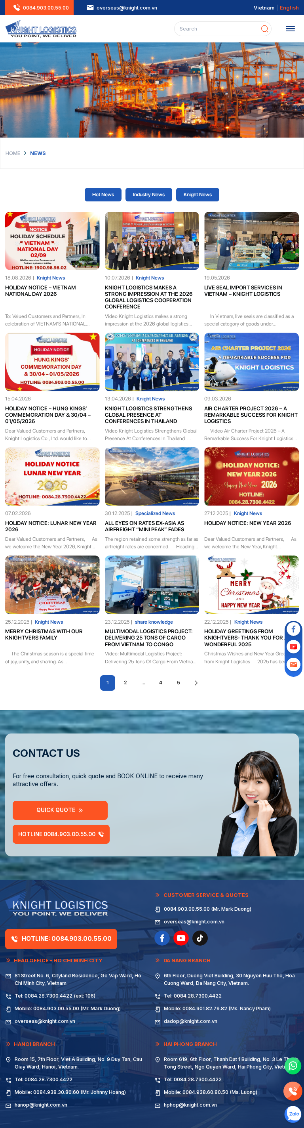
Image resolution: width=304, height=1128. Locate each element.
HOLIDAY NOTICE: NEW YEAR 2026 (247, 523)
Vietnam (264, 8)
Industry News (149, 194)
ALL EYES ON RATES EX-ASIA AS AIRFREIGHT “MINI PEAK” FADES (144, 526)
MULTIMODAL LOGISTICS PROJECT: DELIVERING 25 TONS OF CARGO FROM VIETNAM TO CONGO (149, 637)
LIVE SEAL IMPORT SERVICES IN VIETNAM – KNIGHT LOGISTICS (243, 290)
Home (13, 153)
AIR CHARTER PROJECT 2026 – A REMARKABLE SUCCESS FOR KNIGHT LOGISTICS (251, 415)
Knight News (198, 194)
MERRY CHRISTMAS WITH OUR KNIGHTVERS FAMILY (44, 634)
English (289, 8)
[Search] (264, 29)
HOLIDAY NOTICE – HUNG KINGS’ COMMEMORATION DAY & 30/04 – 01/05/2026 (48, 415)
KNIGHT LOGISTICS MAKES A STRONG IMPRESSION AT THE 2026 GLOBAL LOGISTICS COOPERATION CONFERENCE (149, 297)
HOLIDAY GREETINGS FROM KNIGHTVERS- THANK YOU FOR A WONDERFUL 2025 (246, 637)
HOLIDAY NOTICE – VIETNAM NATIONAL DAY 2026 (40, 290)
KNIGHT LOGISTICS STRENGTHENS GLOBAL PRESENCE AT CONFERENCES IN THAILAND (148, 415)
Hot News (103, 194)
